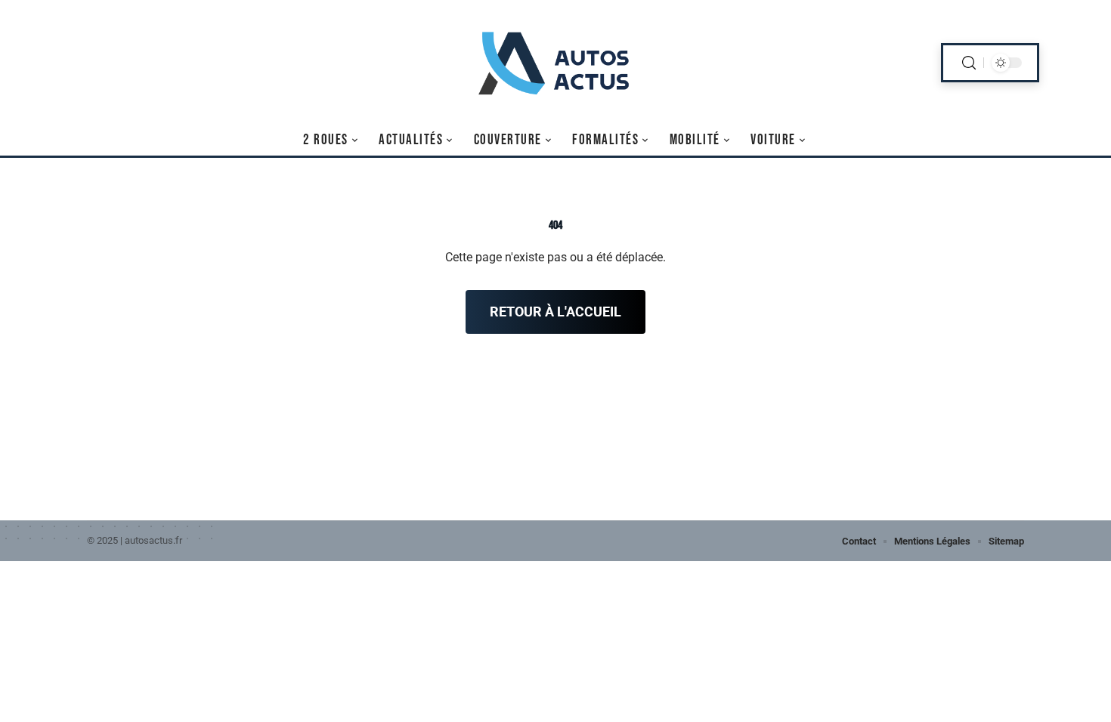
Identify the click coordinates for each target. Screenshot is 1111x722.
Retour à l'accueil (555, 311)
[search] (969, 63)
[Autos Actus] (555, 62)
